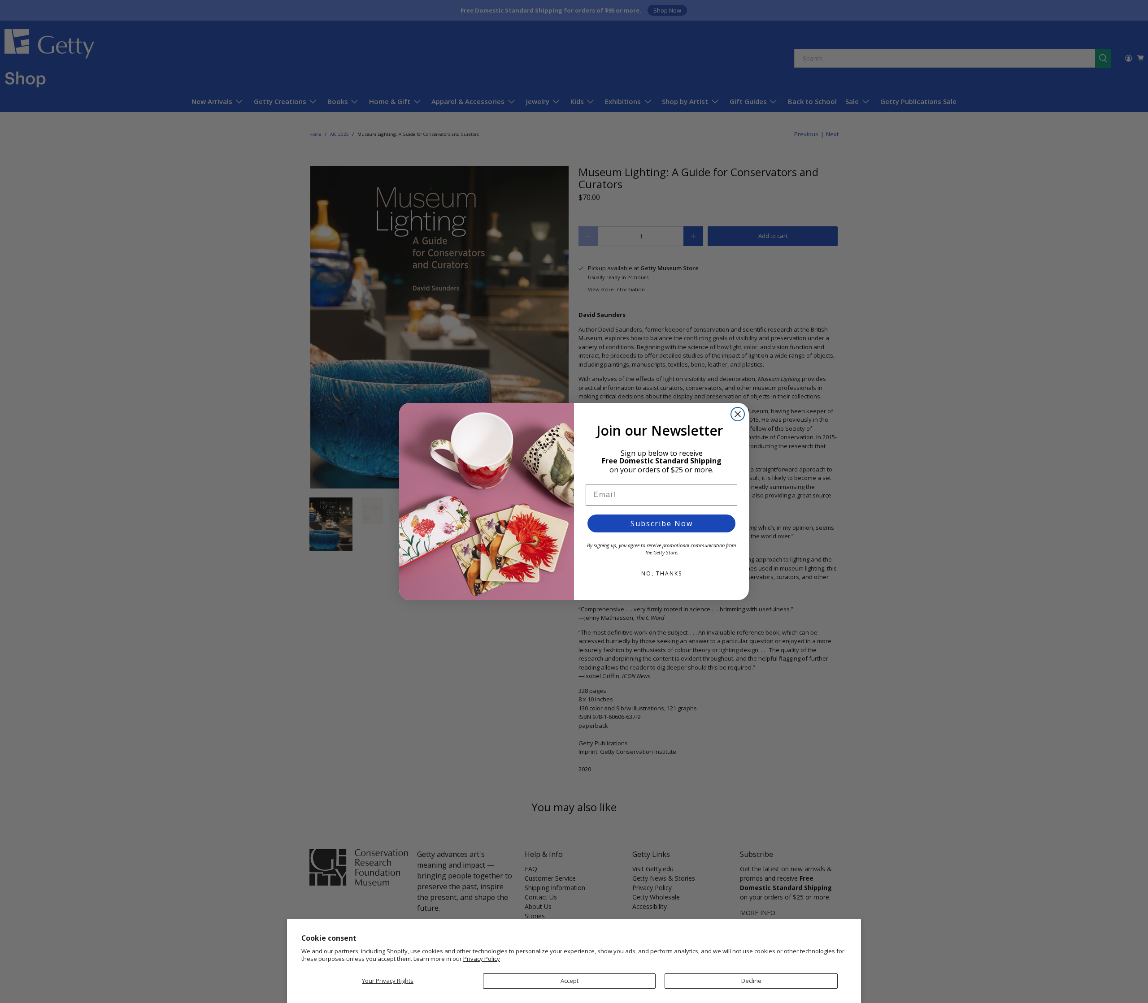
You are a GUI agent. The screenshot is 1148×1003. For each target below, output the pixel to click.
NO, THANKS (661, 573)
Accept (569, 981)
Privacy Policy (481, 959)
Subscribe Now (662, 523)
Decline (751, 981)
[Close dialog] (737, 414)
